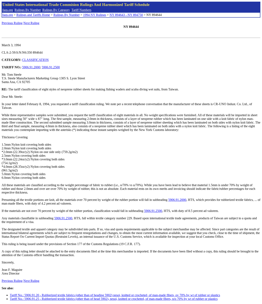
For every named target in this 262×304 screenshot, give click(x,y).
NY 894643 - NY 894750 (126, 15)
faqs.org (7, 10)
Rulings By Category (56, 10)
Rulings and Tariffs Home (33, 15)
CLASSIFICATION (35, 60)
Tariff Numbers (81, 10)
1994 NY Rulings (94, 15)
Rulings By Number (28, 10)
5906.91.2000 (31, 67)
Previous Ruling (12, 23)
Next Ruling (31, 23)
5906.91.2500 (51, 67)
